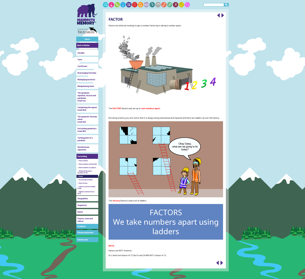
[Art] (169, 4)
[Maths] (129, 4)
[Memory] (105, 4)
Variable (80, 53)
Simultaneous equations (83, 148)
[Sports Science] (175, 4)
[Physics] (123, 4)
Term (79, 59)
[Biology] (117, 4)
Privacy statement (85, 232)
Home (87, 39)
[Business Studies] (181, 4)
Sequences (82, 205)
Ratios (80, 212)
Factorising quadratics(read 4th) (86, 129)
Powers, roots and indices (85, 219)
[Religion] (158, 4)
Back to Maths (83, 45)
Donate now (82, 239)
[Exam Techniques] (187, 4)
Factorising (82, 156)
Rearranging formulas (86, 73)
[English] (140, 4)
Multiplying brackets (86, 79)
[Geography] (152, 4)
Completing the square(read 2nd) (87, 108)
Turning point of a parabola (85, 139)
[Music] (164, 4)
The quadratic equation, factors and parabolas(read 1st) (86, 97)
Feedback (81, 226)
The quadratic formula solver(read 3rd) (87, 119)
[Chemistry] (111, 4)
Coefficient (82, 66)
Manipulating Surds (85, 86)
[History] (134, 4)
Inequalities (82, 198)
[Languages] (146, 4)
